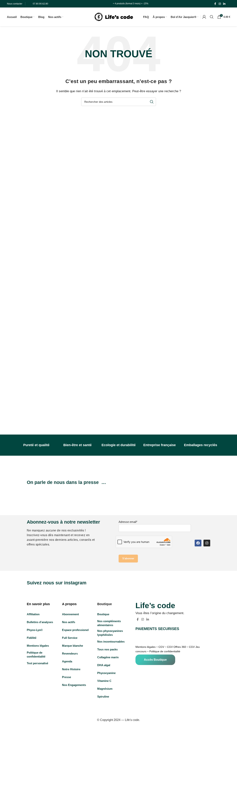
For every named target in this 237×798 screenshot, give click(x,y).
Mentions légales (145, 646)
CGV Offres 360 (176, 646)
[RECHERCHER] (151, 101)
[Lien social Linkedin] (224, 3)
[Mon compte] (204, 17)
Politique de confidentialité (164, 651)
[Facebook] (198, 543)
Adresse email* (128, 521)
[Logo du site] (114, 16)
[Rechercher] (211, 17)
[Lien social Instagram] (220, 3)
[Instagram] (206, 543)
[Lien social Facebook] (215, 3)
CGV (161, 646)
